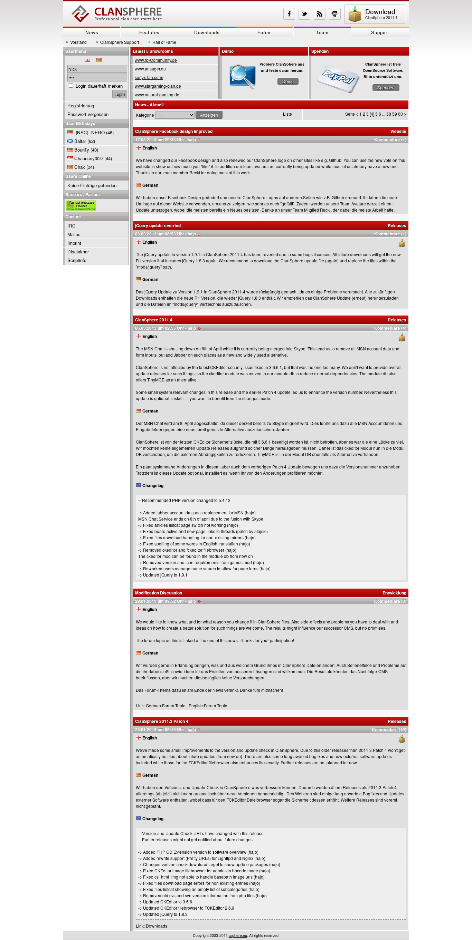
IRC (71, 225)
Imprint (74, 243)
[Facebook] (289, 14)
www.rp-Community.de (156, 60)
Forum (264, 32)
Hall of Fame (162, 42)
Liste (287, 114)
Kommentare (387, 139)
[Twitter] (304, 14)
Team (322, 32)
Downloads (207, 32)
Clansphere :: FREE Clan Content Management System (117, 14)
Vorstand (76, 42)
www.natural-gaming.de (157, 94)
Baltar (80, 141)
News (91, 32)
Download (381, 13)
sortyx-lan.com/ (149, 77)
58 (388, 114)
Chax (79, 167)
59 (394, 114)
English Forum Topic (208, 705)
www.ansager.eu (150, 68)
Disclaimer (78, 251)
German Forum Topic (165, 705)
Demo (288, 81)
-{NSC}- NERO (89, 132)
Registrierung (80, 105)
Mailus (74, 234)
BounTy (81, 149)
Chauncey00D (88, 158)
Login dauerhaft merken (99, 86)
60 (400, 114)
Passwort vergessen (87, 114)
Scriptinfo (76, 260)
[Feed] (319, 14)
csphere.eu (238, 935)
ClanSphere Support (117, 42)
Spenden (386, 87)
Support (380, 32)
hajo (192, 139)
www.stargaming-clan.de (158, 86)
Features (149, 32)
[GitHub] (335, 14)
